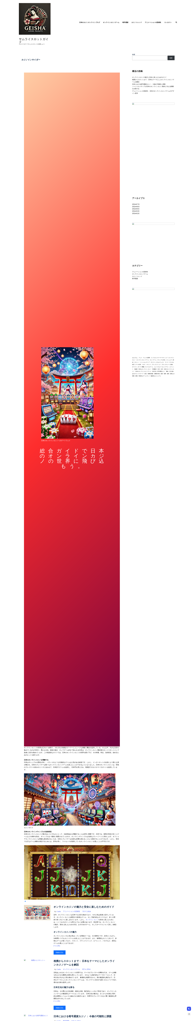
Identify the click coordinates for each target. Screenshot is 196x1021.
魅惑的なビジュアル (156, 376)
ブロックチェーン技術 (167, 364)
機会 (167, 371)
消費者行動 (157, 373)
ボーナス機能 (141, 367)
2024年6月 (136, 207)
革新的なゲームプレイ (144, 376)
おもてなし (135, 357)
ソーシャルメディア (145, 362)
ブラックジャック (156, 364)
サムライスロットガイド (33, 40)
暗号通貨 (125, 22)
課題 (136, 376)
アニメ (140, 357)
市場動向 (154, 369)
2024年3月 (135, 211)
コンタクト (168, 22)
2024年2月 (135, 213)
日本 (159, 369)
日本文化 (154, 371)
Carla (59, 911)
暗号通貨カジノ (161, 371)
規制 (168, 373)
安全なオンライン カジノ (145, 369)
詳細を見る (59, 952)
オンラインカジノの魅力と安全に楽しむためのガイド (84, 906)
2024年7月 (136, 204)
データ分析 (138, 364)
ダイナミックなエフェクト (157, 362)
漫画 (162, 373)
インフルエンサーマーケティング (159, 357)
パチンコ (148, 364)
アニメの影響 (146, 357)
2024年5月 (135, 209)
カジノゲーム (153, 360)
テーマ (166, 362)
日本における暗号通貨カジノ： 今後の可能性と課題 (82, 1016)
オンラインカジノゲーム (111, 22)
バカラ (143, 364)
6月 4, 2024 (86, 969)
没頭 (145, 373)
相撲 (165, 373)
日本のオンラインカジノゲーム (143, 371)
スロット (136, 362)
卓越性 (136, 369)
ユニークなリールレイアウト (161, 367)
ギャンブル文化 (161, 360)
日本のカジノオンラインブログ (89, 22)
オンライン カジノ (92, 920)
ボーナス (134, 367)
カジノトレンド (136, 22)
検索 (133, 54)
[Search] (176, 22)
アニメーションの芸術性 (153, 22)
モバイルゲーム (149, 367)
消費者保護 (150, 373)
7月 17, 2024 (86, 911)
